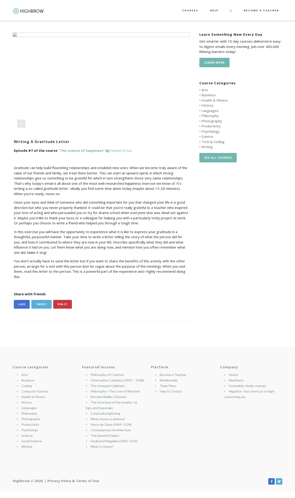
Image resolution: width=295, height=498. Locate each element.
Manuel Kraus (121, 150)
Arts (204, 90)
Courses (190, 10)
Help (214, 10)
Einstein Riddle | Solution (109, 397)
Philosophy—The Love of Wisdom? (115, 391)
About (233, 375)
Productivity (211, 126)
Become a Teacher (173, 375)
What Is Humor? (102, 446)
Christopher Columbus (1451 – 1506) (117, 380)
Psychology (210, 131)
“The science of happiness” (81, 150)
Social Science (31, 441)
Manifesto (236, 380)
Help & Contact (171, 391)
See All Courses (218, 158)
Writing (207, 146)
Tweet (41, 304)
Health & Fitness (214, 100)
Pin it (63, 304)
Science (207, 136)
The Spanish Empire (105, 435)
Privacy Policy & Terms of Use (73, 480)
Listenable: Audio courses (247, 386)
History (207, 105)
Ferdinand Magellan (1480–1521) (114, 441)
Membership (169, 380)
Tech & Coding (212, 141)
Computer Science (34, 391)
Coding (26, 386)
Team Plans (168, 386)
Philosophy (210, 115)
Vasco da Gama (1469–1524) (111, 424)
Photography (211, 121)
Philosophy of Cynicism (107, 375)
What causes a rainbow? (108, 419)
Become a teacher (261, 10)
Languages (210, 110)
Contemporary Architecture (111, 430)
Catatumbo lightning (105, 413)
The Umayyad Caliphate (108, 386)
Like (21, 304)
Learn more (214, 62)
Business (208, 95)
